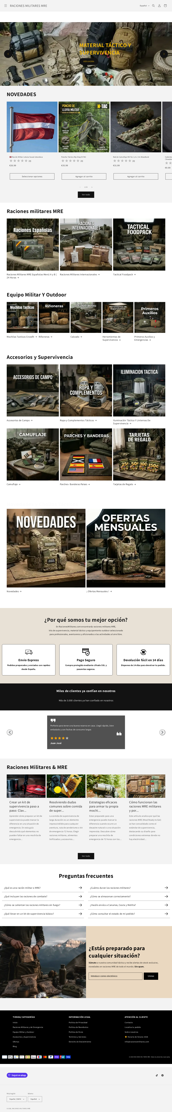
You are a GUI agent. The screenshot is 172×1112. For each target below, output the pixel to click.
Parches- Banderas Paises (73, 484)
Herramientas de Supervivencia (112, 338)
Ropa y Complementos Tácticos (77, 420)
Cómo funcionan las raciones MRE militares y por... (145, 806)
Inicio (15, 1022)
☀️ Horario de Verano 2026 (136, 1037)
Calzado (75, 336)
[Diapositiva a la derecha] (92, 187)
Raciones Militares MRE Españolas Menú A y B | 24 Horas (32, 276)
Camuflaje (12, 484)
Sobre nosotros (131, 1032)
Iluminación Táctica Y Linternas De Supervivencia (131, 422)
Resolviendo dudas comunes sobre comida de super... (65, 806)
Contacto (129, 1022)
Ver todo (86, 194)
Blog (15, 1046)
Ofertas (16, 1041)
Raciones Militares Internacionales (78, 274)
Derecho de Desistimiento (80, 1041)
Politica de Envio (76, 1032)
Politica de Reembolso (78, 1027)
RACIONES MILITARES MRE (21, 1108)
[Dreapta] (162, 732)
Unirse (151, 976)
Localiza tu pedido (133, 1027)
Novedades (13, 591)
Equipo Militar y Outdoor (23, 1032)
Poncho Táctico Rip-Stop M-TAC (73, 157)
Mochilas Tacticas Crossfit (20, 336)
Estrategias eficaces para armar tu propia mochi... (103, 806)
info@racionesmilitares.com (137, 1041)
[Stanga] (10, 732)
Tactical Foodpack (123, 274)
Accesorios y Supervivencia (24, 1037)
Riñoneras (44, 336)
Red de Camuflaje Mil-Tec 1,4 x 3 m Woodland (131, 157)
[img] (60, 738)
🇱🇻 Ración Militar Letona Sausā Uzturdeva (26, 157)
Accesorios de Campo (18, 420)
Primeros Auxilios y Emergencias (144, 338)
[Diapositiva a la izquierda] (80, 187)
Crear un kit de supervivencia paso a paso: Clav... (24, 806)
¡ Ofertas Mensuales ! (98, 591)
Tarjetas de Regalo (123, 484)
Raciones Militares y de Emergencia (28, 1027)
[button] (6, 6)
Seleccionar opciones (32, 176)
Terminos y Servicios (77, 1037)
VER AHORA (88, 57)
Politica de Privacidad (78, 1022)
